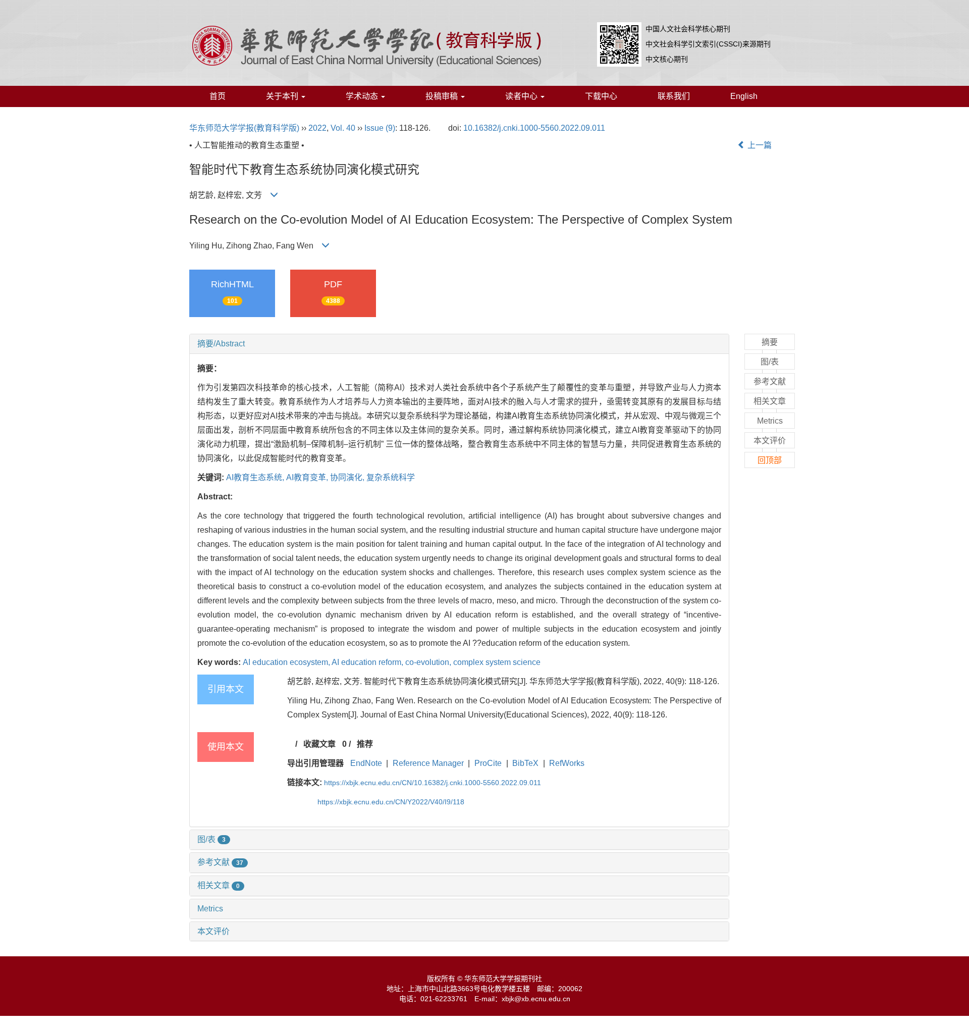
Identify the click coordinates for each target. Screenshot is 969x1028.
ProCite (488, 763)
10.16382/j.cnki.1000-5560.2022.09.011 (534, 128)
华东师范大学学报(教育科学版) (244, 128)
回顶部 (770, 460)
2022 (317, 128)
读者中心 (522, 96)
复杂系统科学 (390, 477)
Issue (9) (379, 128)
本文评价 (213, 931)
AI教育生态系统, (256, 477)
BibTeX (525, 763)
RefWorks (566, 763)
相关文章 (218, 885)
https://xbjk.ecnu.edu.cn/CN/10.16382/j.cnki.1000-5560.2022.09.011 (432, 783)
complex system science (497, 662)
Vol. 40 (343, 128)
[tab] (459, 343)
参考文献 (220, 862)
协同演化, (348, 477)
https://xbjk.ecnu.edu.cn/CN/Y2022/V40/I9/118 (390, 802)
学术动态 (363, 96)
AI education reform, (368, 662)
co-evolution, (429, 662)
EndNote (366, 763)
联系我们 (674, 96)
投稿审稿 (442, 96)
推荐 (365, 744)
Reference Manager (428, 763)
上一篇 (758, 145)
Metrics (210, 908)
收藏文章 (319, 744)
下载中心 (601, 96)
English (744, 96)
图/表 (211, 839)
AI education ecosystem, (287, 662)
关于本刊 (283, 96)
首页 (217, 96)
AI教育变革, (308, 477)
